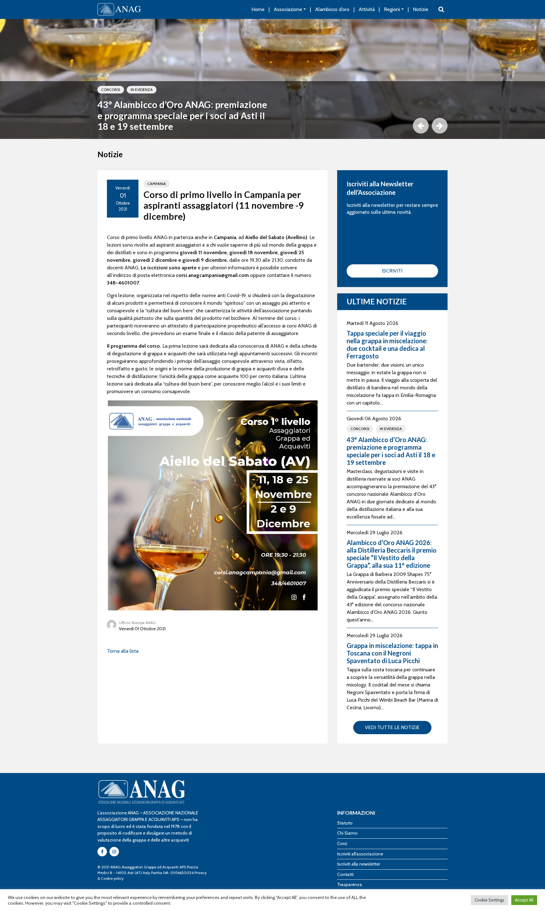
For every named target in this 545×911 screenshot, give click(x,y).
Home (258, 9)
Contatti (345, 874)
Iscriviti (392, 271)
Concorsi (110, 89)
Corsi (342, 843)
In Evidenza (142, 89)
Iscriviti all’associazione (360, 854)
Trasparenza (349, 884)
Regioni (392, 9)
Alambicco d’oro (332, 9)
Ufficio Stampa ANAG (137, 622)
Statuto (345, 823)
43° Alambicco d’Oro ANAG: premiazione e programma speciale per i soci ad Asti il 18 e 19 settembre (182, 115)
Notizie (420, 9)
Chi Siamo (347, 833)
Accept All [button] (524, 899)
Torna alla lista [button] (122, 651)
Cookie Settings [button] (489, 899)
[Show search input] (441, 9)
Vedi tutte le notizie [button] (392, 727)
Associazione (288, 9)
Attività (367, 9)
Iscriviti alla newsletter (358, 864)
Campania (156, 183)
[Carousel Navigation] (272, 126)
